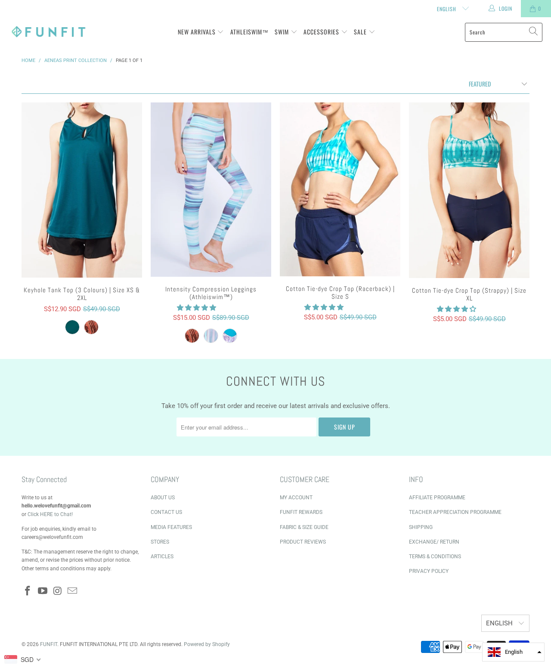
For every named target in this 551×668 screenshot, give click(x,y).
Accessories (322, 31)
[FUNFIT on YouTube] (43, 591)
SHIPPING (421, 527)
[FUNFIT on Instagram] (57, 591)
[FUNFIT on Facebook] (28, 591)
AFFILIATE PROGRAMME (437, 498)
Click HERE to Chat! (50, 514)
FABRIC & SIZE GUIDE (304, 527)
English (447, 8)
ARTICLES (162, 557)
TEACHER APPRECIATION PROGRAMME (455, 512)
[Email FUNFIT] (72, 591)
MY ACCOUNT (296, 498)
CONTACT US (166, 512)
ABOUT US (163, 498)
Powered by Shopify (207, 644)
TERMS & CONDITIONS (435, 557)
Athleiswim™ (249, 31)
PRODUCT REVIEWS (303, 542)
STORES (160, 542)
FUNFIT (48, 644)
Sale (361, 31)
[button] (196, 308)
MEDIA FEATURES (171, 527)
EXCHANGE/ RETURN (434, 542)
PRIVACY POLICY (429, 571)
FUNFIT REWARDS (301, 512)
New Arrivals (197, 31)
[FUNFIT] (48, 32)
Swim (283, 31)
